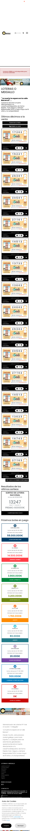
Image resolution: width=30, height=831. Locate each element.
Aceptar (6, 826)
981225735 (5, 795)
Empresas (3, 772)
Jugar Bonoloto (15, 600)
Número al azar (16, 126)
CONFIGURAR (16, 816)
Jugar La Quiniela (15, 700)
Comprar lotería (5, 767)
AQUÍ (8, 820)
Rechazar (21, 826)
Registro (3, 778)
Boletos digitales (5, 775)
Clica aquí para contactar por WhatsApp (12, 797)
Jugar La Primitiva (15, 580)
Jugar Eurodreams (15, 660)
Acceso (18, 33)
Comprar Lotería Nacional (15, 680)
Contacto (3, 770)
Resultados (3, 769)
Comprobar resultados (15, 513)
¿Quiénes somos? (5, 766)
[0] (24, 33)
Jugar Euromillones (15, 539)
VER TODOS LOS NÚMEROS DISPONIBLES (17, 480)
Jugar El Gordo (15, 559)
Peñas (2, 773)
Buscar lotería (15, 122)
